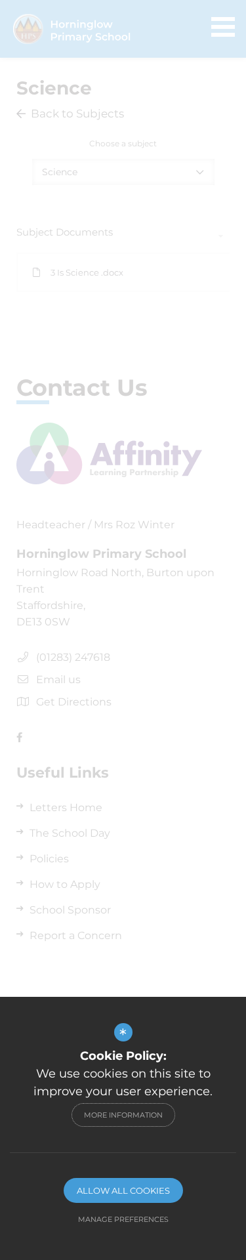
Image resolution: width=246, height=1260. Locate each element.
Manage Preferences (123, 1219)
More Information (123, 1115)
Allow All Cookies (123, 1190)
